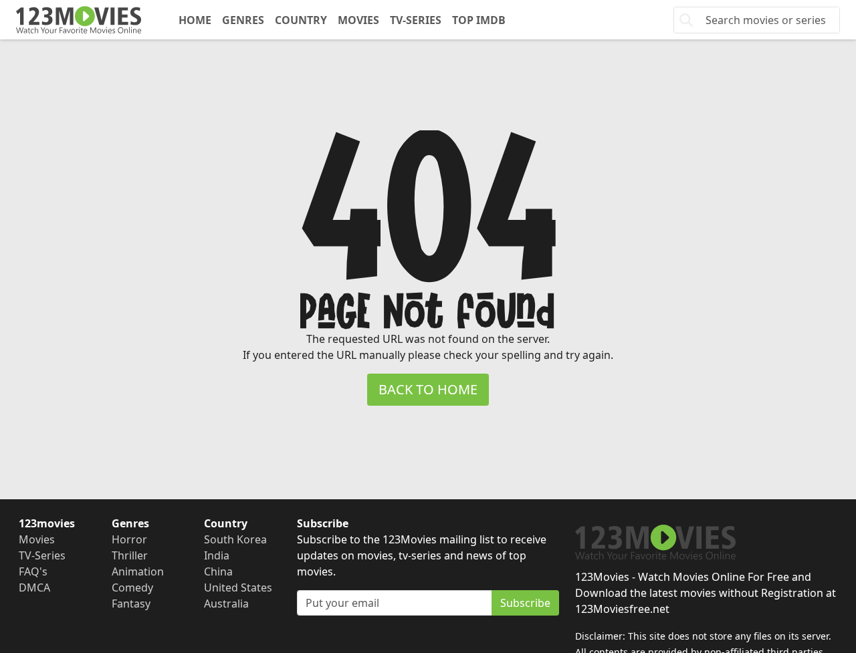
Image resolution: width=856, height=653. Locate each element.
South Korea (235, 539)
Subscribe (525, 603)
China (218, 571)
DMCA (34, 587)
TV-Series (415, 20)
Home (195, 20)
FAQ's (33, 571)
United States (238, 587)
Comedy (132, 587)
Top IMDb (479, 20)
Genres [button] (243, 20)
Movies (358, 20)
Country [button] (301, 20)
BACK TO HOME (428, 389)
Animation (138, 571)
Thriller (130, 555)
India (216, 555)
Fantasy (131, 603)
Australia (226, 603)
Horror (129, 539)
